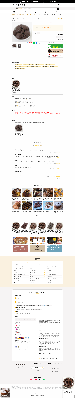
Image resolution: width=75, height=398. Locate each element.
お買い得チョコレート (25, 101)
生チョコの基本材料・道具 (31, 106)
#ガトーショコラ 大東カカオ (20, 68)
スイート (40, 14)
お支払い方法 (28, 309)
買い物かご (18, 303)
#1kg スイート (38, 66)
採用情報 (54, 391)
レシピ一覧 (27, 391)
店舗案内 (50, 391)
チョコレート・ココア (29, 14)
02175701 (18, 133)
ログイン (18, 300)
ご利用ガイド (54, 367)
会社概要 (38, 370)
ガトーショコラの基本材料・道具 (32, 103)
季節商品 (19, 99)
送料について (24, 303)
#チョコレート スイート (40, 64)
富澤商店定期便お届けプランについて (39, 303)
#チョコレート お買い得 (30, 66)
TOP (20, 391)
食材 (23, 102)
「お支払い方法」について (29, 349)
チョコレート (35, 14)
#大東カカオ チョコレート (50, 64)
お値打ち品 (19, 101)
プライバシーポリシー (55, 371)
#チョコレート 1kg (18, 64)
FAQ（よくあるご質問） (55, 368)
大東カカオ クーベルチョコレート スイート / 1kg (22, 74)
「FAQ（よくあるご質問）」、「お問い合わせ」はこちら (48, 358)
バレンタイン (24, 99)
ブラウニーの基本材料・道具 (31, 105)
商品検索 (23, 391)
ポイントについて (29, 303)
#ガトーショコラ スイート (19, 66)
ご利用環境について (43, 351)
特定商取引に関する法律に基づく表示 (42, 391)
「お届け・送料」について (19, 349)
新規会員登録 (23, 300)
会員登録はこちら (60, 39)
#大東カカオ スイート (54, 66)
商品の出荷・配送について (53, 42)
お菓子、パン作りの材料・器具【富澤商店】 (18, 14)
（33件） (61, 18)
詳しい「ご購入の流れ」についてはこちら (23, 313)
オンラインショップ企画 (21, 103)
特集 (16, 99)
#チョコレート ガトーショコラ (29, 64)
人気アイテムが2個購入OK (29, 102)
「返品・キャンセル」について (44, 344)
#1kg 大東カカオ (45, 66)
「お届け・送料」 (43, 305)
